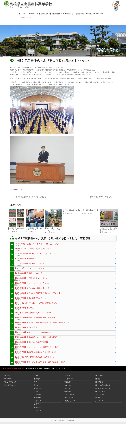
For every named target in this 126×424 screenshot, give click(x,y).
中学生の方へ (8, 379)
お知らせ (70, 14)
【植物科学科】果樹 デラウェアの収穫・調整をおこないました (40, 362)
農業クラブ (67, 385)
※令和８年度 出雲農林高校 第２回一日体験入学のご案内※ (37, 244)
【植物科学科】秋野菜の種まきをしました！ (32, 278)
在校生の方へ (8, 375)
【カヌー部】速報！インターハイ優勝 (29, 268)
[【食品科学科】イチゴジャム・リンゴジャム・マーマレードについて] (53, 210)
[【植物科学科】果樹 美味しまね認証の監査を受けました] (109, 210)
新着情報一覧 (99, 398)
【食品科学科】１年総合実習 (25, 327)
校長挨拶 (37, 379)
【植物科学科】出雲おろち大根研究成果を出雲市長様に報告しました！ (42, 322)
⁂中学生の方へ (26, 18)
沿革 (35, 382)
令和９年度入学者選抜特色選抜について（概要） (33, 313)
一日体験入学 (68, 379)
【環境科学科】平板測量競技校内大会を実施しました (35, 352)
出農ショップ (68, 398)
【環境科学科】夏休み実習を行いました (30, 298)
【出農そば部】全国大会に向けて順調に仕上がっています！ (38, 293)
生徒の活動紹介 (57, 14)
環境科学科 (37, 401)
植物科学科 (20, 368)
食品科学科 (37, 404)
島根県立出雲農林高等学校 (31, 4)
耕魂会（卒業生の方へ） (11, 382)
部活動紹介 (67, 382)
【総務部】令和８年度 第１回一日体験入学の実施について (38, 318)
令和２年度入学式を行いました (102, 197)
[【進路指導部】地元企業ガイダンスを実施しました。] (35, 210)
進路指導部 (37, 388)
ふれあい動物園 (69, 394)
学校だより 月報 (100, 391)
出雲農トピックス (70, 401)
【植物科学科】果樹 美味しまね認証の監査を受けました (108, 229)
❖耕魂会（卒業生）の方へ (95, 14)
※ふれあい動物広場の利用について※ (29, 263)
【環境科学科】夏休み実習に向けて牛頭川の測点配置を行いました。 (41, 337)
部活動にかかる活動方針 (102, 388)
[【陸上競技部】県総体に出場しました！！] (16, 210)
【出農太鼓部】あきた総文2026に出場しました (32, 288)
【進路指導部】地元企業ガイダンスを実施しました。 (34, 228)
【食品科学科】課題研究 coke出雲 (28, 273)
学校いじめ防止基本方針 (102, 385)
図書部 (36, 391)
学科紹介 (44, 14)
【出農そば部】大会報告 (24, 258)
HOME (23, 14)
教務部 (36, 385)
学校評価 (97, 379)
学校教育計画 (99, 382)
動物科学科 (37, 407)
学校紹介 (33, 14)
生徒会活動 (67, 391)
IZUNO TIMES (99, 394)
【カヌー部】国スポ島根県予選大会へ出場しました (34, 357)
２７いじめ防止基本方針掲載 (71, 210)
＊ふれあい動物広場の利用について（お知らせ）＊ (34, 254)
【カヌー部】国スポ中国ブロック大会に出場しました (35, 303)
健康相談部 (37, 394)
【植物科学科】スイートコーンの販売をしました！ (34, 283)
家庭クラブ (67, 388)
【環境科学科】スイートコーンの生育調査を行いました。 (37, 347)
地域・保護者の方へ (10, 385)
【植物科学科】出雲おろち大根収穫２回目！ (32, 342)
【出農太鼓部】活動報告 (24, 308)
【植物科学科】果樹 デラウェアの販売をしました (34, 332)
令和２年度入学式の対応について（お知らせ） (29, 197)
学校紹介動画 (99, 375)
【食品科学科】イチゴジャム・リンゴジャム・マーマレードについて (53, 229)
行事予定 (80, 14)
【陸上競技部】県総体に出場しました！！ (16, 228)
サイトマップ (99, 401)
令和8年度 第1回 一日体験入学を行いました (32, 249)
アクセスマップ (39, 410)
